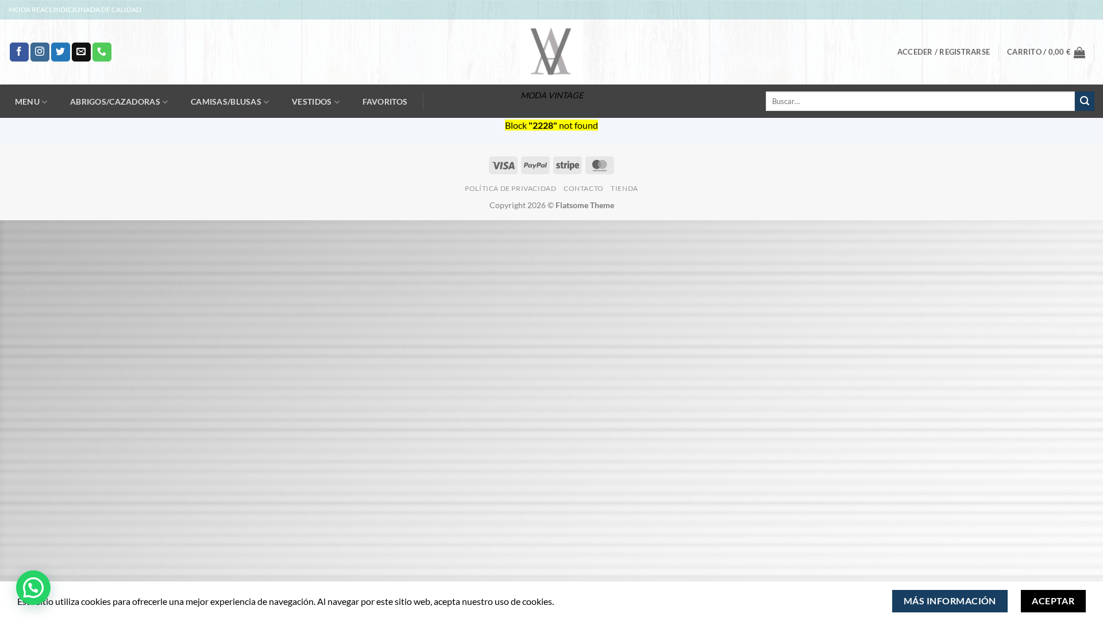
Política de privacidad (510, 188)
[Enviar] (1084, 101)
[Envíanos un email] (81, 52)
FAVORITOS (385, 101)
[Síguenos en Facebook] (19, 52)
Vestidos (311, 101)
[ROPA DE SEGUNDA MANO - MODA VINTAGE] (551, 52)
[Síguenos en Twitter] (60, 52)
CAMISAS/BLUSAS (226, 101)
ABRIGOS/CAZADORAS (115, 101)
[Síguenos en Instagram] (39, 52)
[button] (943, 51)
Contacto (584, 188)
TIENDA (624, 188)
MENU (27, 101)
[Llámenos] (101, 52)
